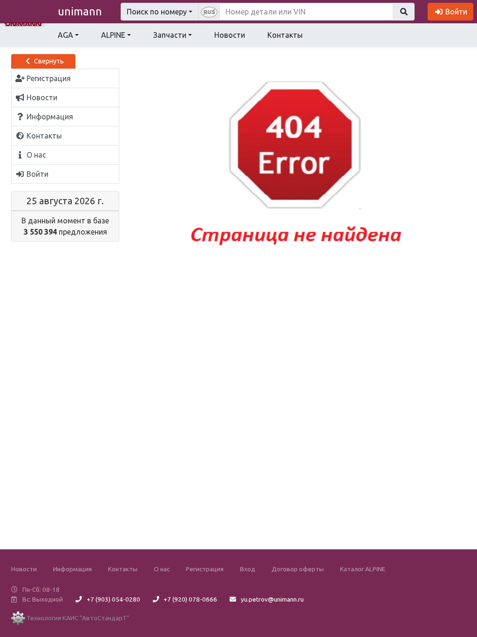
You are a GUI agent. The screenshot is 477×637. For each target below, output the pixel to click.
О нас (162, 569)
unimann (80, 11)
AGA (65, 35)
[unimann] (23, 23)
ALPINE (113, 35)
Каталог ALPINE (362, 569)
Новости (229, 35)
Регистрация (205, 569)
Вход (247, 569)
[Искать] (404, 12)
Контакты (285, 35)
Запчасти (169, 35)
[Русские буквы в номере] (209, 12)
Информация (72, 569)
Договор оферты (298, 569)
